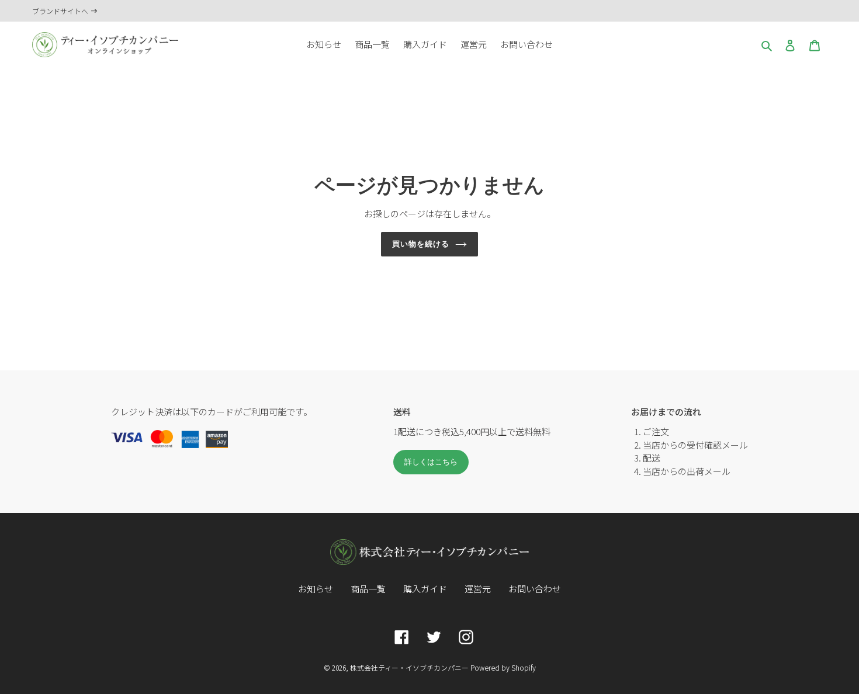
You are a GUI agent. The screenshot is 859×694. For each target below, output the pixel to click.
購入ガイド (425, 588)
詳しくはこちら (431, 461)
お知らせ (315, 588)
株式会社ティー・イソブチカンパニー (409, 667)
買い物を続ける (420, 244)
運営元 (478, 588)
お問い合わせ (534, 588)
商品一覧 (368, 588)
